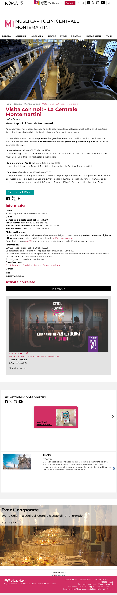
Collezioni (20, 36)
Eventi (63, 36)
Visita (109, 36)
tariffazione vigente (63, 238)
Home (8, 104)
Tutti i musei (54, 3)
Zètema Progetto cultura (47, 265)
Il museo (6, 36)
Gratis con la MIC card (20, 192)
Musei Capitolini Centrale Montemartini (39, 584)
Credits (80, 589)
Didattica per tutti (32, 104)
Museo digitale (93, 36)
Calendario (37, 36)
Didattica (76, 36)
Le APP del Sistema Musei (44, 423)
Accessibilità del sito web (94, 589)
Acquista (70, 3)
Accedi (81, 3)
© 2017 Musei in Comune (78, 587)
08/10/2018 (77, 464)
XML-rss (110, 589)
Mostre (52, 36)
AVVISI (28, 241)
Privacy (96, 587)
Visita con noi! (18, 353)
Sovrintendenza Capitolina (19, 265)
